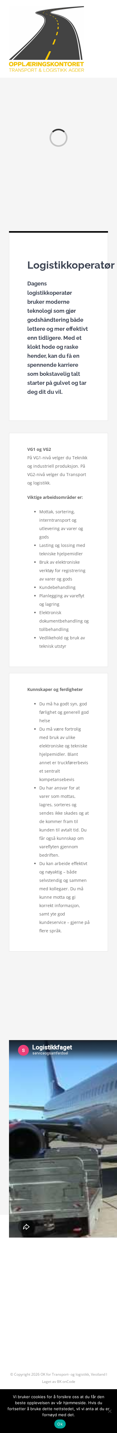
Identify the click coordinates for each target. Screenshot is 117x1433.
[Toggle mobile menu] (105, 13)
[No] (109, 1411)
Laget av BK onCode (58, 1381)
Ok (60, 1424)
